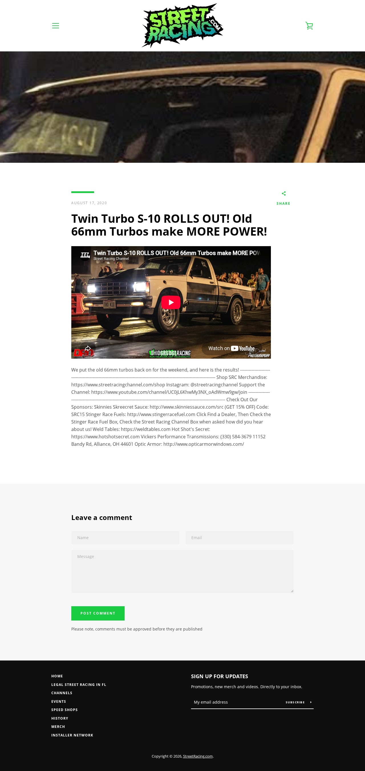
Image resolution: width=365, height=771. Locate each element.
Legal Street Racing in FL (78, 684)
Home (57, 676)
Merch (58, 726)
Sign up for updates (219, 676)
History (59, 718)
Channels (61, 692)
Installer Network (72, 735)
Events (58, 701)
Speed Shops (64, 709)
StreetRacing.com (198, 756)
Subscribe (296, 702)
